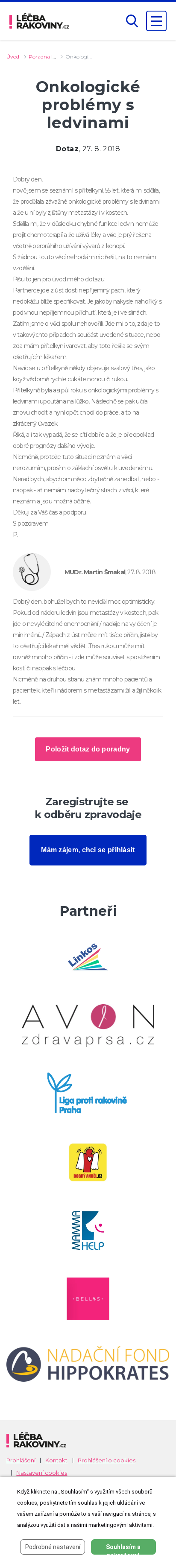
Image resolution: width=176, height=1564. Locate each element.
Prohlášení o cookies (106, 1460)
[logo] (39, 21)
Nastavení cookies (41, 1473)
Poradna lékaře (47, 56)
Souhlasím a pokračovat (123, 1549)
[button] (132, 21)
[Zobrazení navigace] (156, 21)
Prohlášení (20, 1460)
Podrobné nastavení (52, 1547)
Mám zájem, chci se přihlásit (88, 850)
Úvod (12, 56)
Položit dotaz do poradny (88, 749)
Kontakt (56, 1460)
